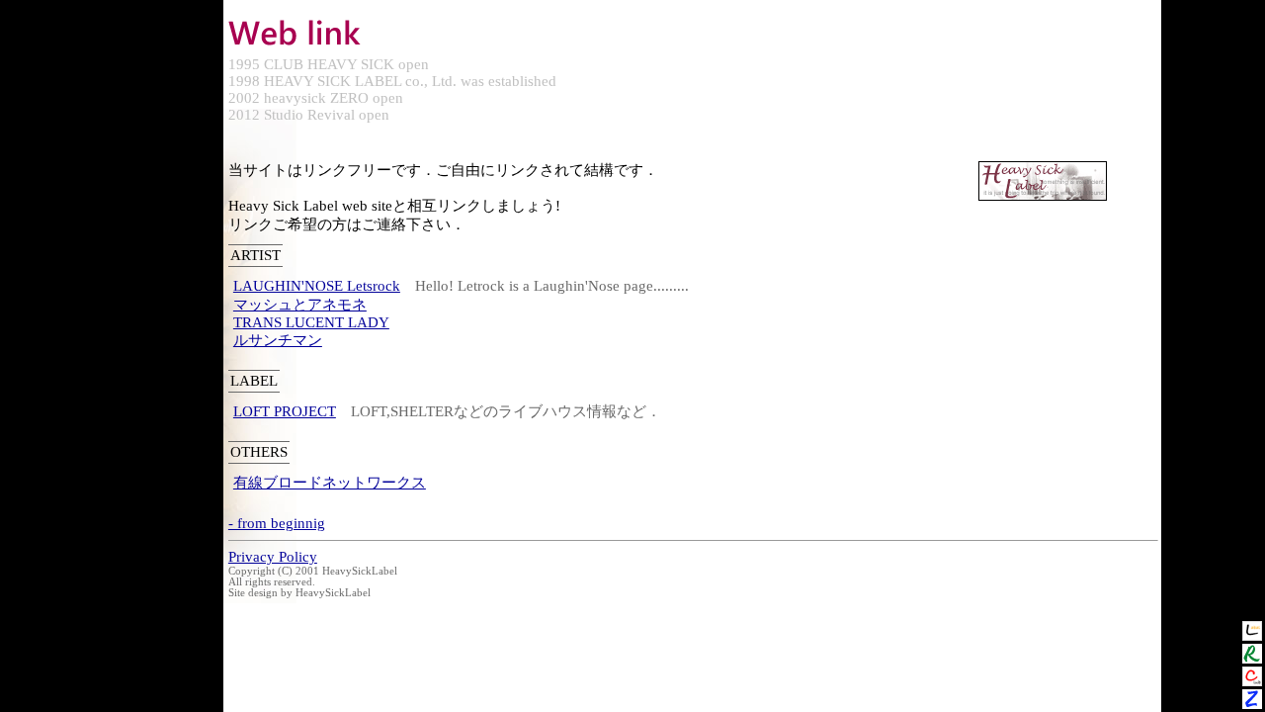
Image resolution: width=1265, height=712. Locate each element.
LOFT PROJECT (284, 411)
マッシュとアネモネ (300, 304)
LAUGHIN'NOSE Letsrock (316, 286)
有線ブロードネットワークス (329, 482)
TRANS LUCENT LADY (311, 322)
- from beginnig (276, 523)
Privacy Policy (272, 557)
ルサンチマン (277, 340)
